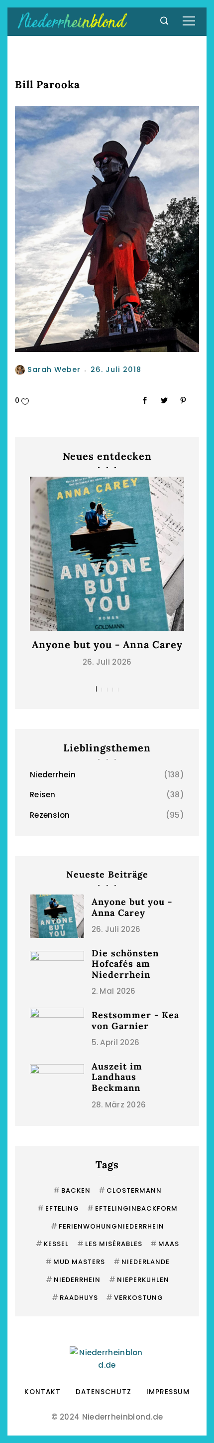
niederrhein (73, 1279)
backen (72, 1190)
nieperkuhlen (139, 1279)
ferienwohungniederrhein (107, 1226)
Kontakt (42, 1392)
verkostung (134, 1297)
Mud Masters (75, 1261)
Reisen (43, 794)
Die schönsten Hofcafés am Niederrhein (125, 963)
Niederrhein (53, 774)
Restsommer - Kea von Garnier (135, 1020)
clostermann (130, 1190)
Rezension (50, 815)
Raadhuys (75, 1297)
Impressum (168, 1392)
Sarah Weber (54, 369)
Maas (164, 1244)
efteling (58, 1208)
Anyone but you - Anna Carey (107, 644)
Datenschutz (103, 1392)
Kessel (52, 1244)
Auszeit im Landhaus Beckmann (117, 1077)
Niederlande (141, 1261)
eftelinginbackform (132, 1208)
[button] (96, 689)
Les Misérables (109, 1244)
